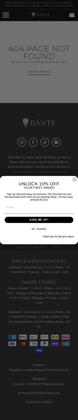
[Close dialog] (74, 179)
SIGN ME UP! (38, 220)
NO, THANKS (39, 229)
